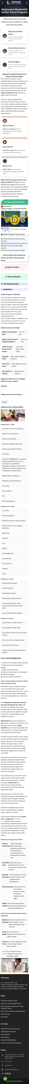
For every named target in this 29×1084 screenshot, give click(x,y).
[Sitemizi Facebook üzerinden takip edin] (5, 1073)
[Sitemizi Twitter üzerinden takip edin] (8, 1073)
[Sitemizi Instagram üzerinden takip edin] (10, 1073)
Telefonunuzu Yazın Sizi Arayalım (11, 394)
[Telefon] (26, 3)
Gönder (4, 402)
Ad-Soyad (4, 387)
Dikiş (3, 543)
